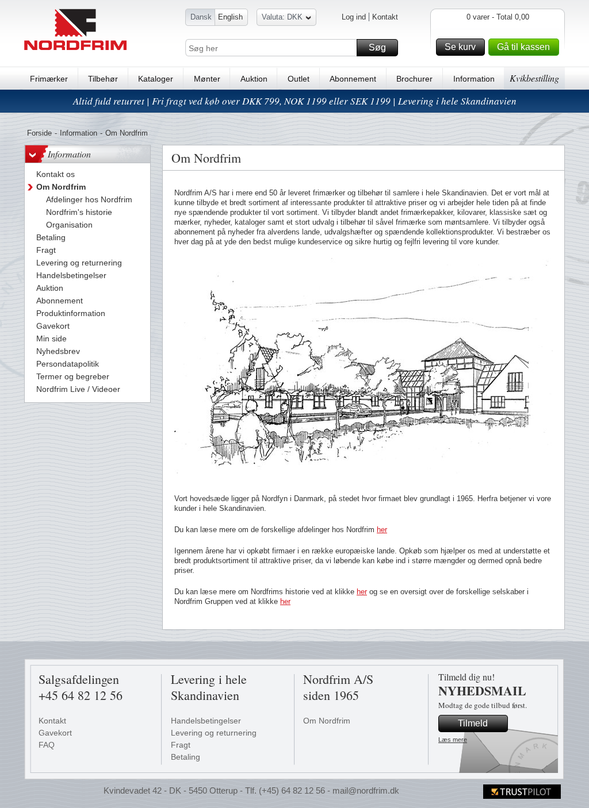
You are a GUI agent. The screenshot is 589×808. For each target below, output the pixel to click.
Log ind (354, 17)
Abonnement (353, 78)
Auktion (253, 78)
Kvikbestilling (534, 78)
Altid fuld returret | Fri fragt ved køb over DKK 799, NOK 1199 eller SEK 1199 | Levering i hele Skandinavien (295, 100)
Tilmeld (473, 723)
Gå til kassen (523, 47)
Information (474, 78)
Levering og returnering (214, 732)
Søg (377, 47)
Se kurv (460, 47)
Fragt (180, 744)
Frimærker (49, 78)
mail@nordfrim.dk (365, 790)
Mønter (207, 78)
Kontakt (385, 17)
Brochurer (414, 78)
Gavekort (55, 732)
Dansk (201, 17)
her (382, 529)
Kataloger (155, 78)
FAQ (47, 744)
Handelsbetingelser (206, 720)
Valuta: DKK (282, 17)
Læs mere (452, 739)
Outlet (298, 78)
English (230, 17)
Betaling (185, 756)
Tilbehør (103, 78)
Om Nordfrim (326, 720)
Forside (39, 133)
